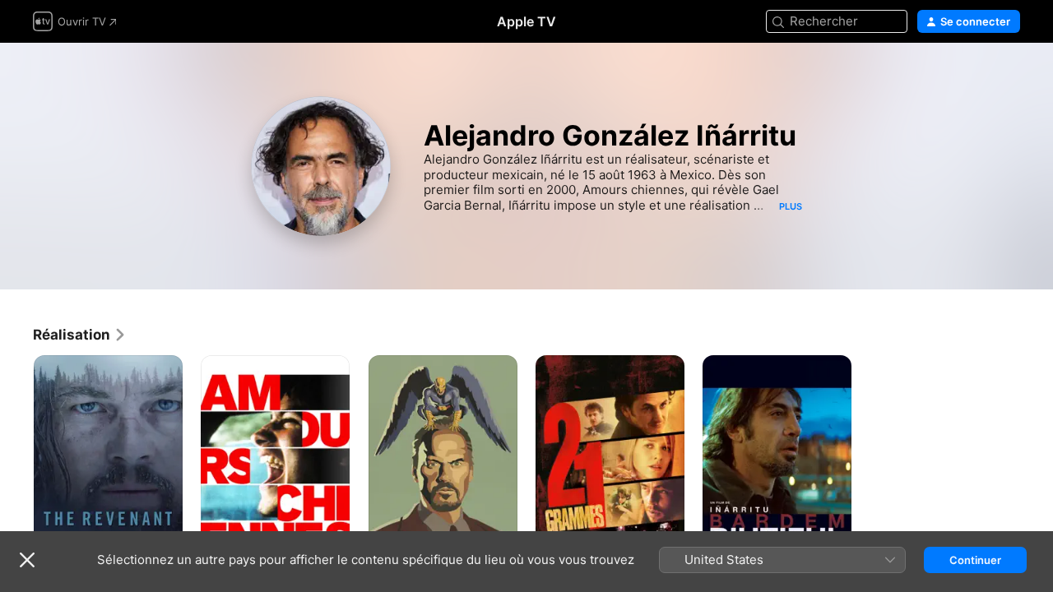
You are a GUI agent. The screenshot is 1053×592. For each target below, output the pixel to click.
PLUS (790, 206)
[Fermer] (27, 560)
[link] (80, 335)
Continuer (975, 560)
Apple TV (526, 21)
